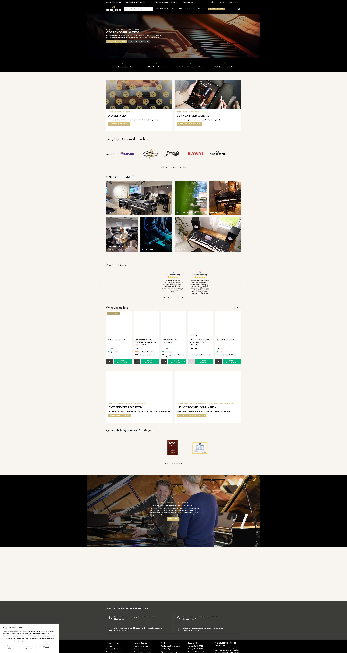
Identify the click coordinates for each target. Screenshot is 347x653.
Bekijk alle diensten (119, 415)
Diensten (190, 9)
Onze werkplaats (112, 649)
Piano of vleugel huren (141, 646)
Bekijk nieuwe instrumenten (191, 415)
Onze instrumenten (139, 42)
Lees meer (172, 519)
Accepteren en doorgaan (28, 647)
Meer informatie (122, 361)
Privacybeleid (22, 641)
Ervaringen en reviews (113, 652)
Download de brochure (189, 124)
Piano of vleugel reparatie (142, 652)
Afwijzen (46, 647)
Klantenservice (234, 2)
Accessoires (177, 9)
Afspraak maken (216, 9)
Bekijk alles (235, 308)
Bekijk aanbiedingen (119, 124)
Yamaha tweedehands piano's (171, 646)
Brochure (202, 9)
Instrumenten (162, 9)
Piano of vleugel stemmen (142, 649)
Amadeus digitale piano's (169, 649)
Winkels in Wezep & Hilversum (156, 67)
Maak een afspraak (116, 42)
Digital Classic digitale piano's (171, 652)
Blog (212, 2)
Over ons (222, 2)
